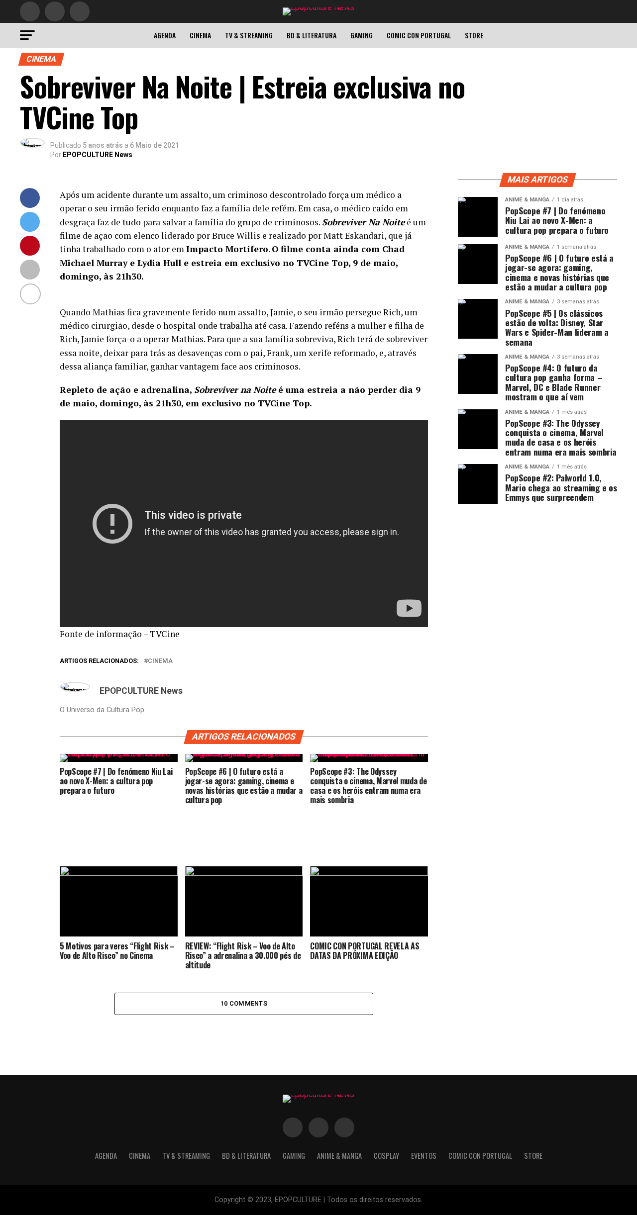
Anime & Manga (339, 1155)
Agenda (165, 35)
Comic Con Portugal (419, 35)
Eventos (423, 1155)
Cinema (200, 35)
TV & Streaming (249, 35)
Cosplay (386, 1155)
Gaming (361, 35)
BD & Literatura (311, 35)
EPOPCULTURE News (97, 155)
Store (474, 35)
